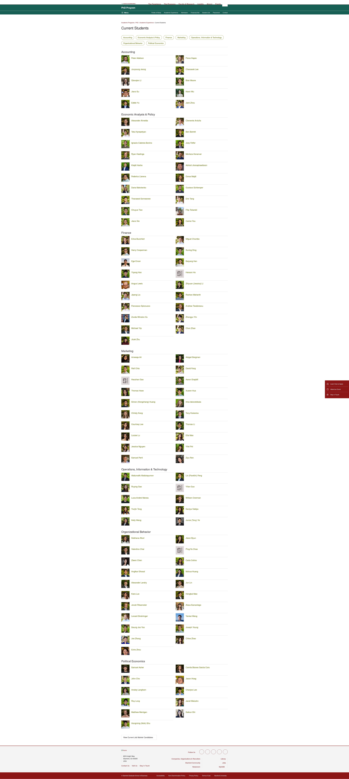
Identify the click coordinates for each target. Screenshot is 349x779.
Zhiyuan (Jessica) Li (194, 283)
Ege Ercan (136, 261)
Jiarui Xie (135, 221)
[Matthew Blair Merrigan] (125, 717)
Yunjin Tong (136, 508)
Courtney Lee (137, 424)
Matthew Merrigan (139, 712)
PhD (137, 23)
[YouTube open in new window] (219, 751)
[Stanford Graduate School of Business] (129, 4)
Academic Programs (127, 23)
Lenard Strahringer (139, 616)
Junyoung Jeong (138, 69)
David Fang (191, 368)
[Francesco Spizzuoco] (125, 311)
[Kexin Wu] (180, 96)
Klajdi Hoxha (136, 165)
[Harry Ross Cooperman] (125, 255)
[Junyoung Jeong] (125, 74)
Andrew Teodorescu (194, 305)
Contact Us (125, 765)
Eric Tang (190, 198)
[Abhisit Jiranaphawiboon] (180, 170)
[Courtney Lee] (125, 429)
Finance (169, 37)
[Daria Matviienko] (125, 192)
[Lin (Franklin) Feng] (180, 480)
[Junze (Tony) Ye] (180, 525)
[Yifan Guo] (180, 491)
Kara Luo (135, 593)
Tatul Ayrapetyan (138, 131)
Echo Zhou (136, 649)
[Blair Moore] (180, 85)
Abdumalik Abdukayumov (142, 475)
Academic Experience (171, 13)
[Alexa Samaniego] (180, 610)
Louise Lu (135, 435)
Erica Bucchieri (138, 238)
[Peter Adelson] (125, 63)
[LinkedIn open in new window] (225, 751)
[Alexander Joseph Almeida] (125, 125)
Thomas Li (190, 424)
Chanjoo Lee (191, 689)
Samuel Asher (137, 667)
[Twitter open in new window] (201, 751)
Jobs (224, 763)
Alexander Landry (139, 582)
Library (223, 759)
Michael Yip (136, 328)
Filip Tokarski (191, 209)
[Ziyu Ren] (180, 462)
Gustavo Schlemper (194, 187)
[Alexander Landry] (125, 587)
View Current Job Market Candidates (138, 737)
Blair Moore (191, 80)
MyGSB (222, 767)
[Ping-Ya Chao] (180, 554)
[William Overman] (180, 503)
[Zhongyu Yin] (180, 322)
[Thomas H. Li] (180, 429)
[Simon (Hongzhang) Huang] (125, 407)
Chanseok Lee (192, 69)
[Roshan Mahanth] (180, 299)
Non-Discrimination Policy (177, 776)
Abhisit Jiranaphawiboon (196, 165)
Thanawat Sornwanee (141, 198)
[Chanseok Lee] (180, 74)
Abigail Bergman (193, 357)
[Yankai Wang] (180, 621)
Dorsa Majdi (191, 176)
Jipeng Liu (135, 294)
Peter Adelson (137, 58)
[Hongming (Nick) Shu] (125, 728)
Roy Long (135, 700)
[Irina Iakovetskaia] (180, 407)
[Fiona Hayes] (180, 63)
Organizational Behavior (133, 43)
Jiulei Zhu (135, 339)
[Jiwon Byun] (180, 543)
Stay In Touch (145, 765)
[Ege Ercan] (125, 266)
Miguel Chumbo (192, 238)
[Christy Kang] (125, 418)
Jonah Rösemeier (139, 604)
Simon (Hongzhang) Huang (143, 401)
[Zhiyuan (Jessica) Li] (180, 288)
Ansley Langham (138, 689)
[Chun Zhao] (180, 333)
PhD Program (128, 7)
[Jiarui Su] (125, 96)
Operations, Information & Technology (206, 37)
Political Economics (156, 43)
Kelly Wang (136, 520)
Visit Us (134, 765)
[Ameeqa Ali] (125, 362)
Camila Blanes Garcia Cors (198, 667)
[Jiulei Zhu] (125, 344)
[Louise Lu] (125, 440)
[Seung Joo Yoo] (125, 632)
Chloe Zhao (191, 638)
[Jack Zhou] (180, 107)
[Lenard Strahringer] (125, 621)
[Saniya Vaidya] (180, 514)
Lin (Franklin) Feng (194, 475)
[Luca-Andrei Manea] (125, 503)
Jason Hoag (191, 678)
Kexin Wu (190, 91)
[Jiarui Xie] (125, 226)
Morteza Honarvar (194, 154)
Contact (225, 13)
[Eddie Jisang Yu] (125, 107)
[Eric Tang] (180, 203)
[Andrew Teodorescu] (180, 311)
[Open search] (225, 3)
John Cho (135, 678)
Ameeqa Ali (136, 357)
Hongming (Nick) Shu (140, 723)
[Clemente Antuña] (180, 125)
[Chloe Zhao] (180, 643)
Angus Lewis (137, 283)
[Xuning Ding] (180, 255)
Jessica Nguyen (138, 446)
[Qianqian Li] (125, 85)
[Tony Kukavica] (180, 418)
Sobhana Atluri (137, 537)
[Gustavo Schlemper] (180, 192)
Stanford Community (192, 763)
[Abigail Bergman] (180, 362)
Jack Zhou (190, 102)
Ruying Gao (136, 486)
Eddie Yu (135, 102)
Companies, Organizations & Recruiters (186, 759)
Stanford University (221, 776)
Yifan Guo (190, 486)
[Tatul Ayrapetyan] (125, 137)
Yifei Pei (189, 446)
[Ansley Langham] (125, 695)
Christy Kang (137, 413)
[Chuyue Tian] (125, 215)
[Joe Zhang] (125, 643)
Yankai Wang (191, 616)
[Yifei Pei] (180, 451)
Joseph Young (192, 627)
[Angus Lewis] (125, 288)
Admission (184, 13)
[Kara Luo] (125, 599)
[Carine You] (180, 226)
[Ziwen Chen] (125, 565)
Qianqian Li (136, 80)
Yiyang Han (136, 272)
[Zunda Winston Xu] (125, 322)
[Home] (124, 750)
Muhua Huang (192, 571)
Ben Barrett (191, 131)
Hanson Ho (191, 272)
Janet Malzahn (192, 700)
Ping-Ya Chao (192, 549)
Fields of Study (156, 13)
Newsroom (196, 767)
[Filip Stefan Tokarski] (180, 215)
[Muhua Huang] (180, 576)
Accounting (127, 37)
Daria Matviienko (138, 187)
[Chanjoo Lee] (180, 695)
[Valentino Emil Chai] (125, 554)
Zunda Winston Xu (139, 316)
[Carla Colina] (180, 565)
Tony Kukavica (192, 413)
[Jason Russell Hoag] (180, 683)
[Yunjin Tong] (125, 514)
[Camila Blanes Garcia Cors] (180, 672)
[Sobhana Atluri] (125, 543)
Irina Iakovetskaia (193, 401)
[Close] (324, 389)
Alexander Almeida (139, 120)
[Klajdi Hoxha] (125, 170)
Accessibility (161, 776)
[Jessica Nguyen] (125, 451)
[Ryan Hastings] (125, 159)
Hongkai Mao (191, 593)
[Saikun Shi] (180, 717)
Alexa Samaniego (193, 604)
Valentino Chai (137, 549)
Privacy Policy (194, 776)
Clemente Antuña (193, 120)
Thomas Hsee (137, 390)
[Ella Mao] (180, 440)
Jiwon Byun (191, 537)
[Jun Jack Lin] (180, 587)
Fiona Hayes (191, 58)
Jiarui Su (135, 91)
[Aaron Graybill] (180, 384)
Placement (216, 13)
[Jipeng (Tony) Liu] (125, 299)
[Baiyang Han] (180, 266)
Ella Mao (189, 435)
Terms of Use (207, 776)
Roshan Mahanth (193, 294)
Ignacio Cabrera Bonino (141, 142)
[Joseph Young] (180, 632)
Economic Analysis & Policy (149, 37)
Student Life (206, 13)
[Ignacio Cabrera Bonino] (125, 148)
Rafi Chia (135, 368)
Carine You (190, 221)
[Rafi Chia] (125, 373)
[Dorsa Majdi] (180, 181)
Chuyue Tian (137, 209)
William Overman (193, 497)
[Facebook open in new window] (207, 751)
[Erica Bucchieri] (125, 244)
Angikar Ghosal (138, 571)
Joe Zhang (136, 638)
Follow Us (191, 752)
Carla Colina (191, 560)
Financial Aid (195, 13)
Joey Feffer (190, 142)
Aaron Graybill (192, 379)
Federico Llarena (138, 176)
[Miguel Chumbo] (180, 244)
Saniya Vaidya (192, 508)
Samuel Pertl (137, 457)
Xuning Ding (191, 250)
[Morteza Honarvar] (180, 159)
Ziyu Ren (190, 457)
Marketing (181, 37)
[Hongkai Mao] (180, 599)
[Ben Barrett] (180, 137)
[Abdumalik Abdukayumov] (125, 480)
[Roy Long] (125, 706)
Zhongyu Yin (191, 316)
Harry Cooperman (139, 250)
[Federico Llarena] (125, 181)
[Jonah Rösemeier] (125, 610)
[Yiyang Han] (125, 277)
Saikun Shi (190, 712)
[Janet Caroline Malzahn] (180, 706)
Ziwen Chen (136, 560)
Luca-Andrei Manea (140, 497)
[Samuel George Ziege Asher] (125, 672)
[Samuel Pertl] (125, 462)
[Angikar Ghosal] (125, 576)
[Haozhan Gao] (125, 384)
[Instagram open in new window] (213, 751)
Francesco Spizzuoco (140, 305)
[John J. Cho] (125, 683)
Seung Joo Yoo (138, 627)
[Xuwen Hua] (180, 395)
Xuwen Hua (191, 390)
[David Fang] (180, 373)
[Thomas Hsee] (125, 395)
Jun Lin (189, 582)
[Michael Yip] (125, 333)
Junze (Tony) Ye (193, 520)
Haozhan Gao (137, 379)
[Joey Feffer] (180, 148)
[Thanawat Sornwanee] (125, 203)
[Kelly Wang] (125, 525)
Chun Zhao (190, 328)
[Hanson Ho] (180, 277)
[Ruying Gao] (125, 491)
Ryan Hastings (137, 154)
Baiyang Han (191, 261)
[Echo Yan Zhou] (125, 654)
